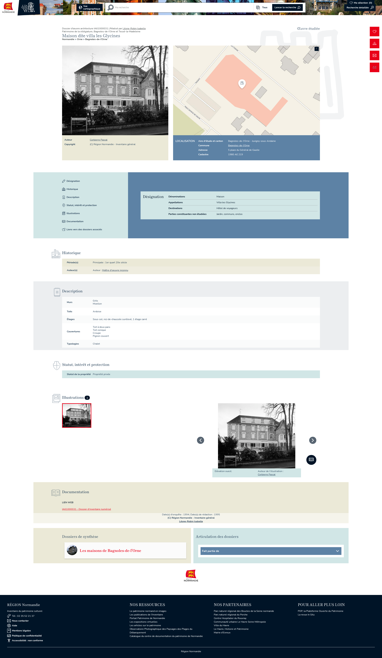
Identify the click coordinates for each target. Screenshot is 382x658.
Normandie (68, 39)
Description (73, 197)
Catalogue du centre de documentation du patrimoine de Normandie (166, 636)
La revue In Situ (306, 614)
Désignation (73, 181)
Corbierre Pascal (98, 139)
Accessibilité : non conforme (27, 640)
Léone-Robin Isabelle (134, 28)
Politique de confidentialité (27, 635)
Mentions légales (21, 630)
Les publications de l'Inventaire (146, 614)
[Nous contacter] (374, 55)
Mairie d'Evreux (222, 632)
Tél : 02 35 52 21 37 (23, 616)
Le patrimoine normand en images (148, 611)
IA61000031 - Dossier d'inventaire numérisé (86, 509)
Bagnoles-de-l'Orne (96, 39)
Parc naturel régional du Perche (231, 614)
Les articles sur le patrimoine (145, 625)
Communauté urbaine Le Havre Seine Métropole (240, 621)
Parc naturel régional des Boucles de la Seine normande (244, 611)
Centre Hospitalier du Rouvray (230, 618)
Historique (72, 189)
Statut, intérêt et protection (82, 205)
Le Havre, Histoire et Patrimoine (231, 629)
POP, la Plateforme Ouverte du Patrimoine (320, 611)
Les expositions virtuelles (143, 621)
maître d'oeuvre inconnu (115, 270)
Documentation (75, 221)
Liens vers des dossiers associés (84, 229)
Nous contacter (20, 620)
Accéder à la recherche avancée (360, 7)
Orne (80, 39)
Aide (14, 625)
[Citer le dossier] (374, 67)
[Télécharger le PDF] (374, 43)
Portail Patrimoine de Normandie (147, 618)
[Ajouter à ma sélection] (374, 31)
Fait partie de (210, 551)
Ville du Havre (221, 625)
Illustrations (73, 213)
